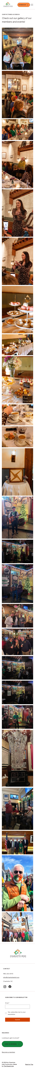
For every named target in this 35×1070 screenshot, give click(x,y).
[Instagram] (5, 986)
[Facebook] (10, 986)
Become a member (8, 1052)
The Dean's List (9, 1066)
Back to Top (29, 1064)
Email (7, 1003)
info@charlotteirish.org (11, 977)
